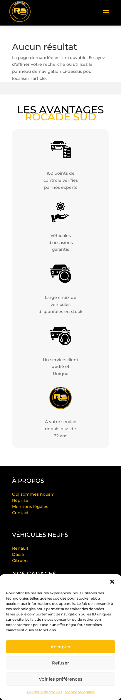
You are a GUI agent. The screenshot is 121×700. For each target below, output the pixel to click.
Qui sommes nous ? (33, 494)
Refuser (60, 663)
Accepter (61, 646)
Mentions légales (80, 692)
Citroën (20, 560)
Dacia (18, 554)
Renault (20, 548)
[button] (112, 582)
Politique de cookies (44, 692)
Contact (20, 512)
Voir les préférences (61, 679)
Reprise (20, 500)
